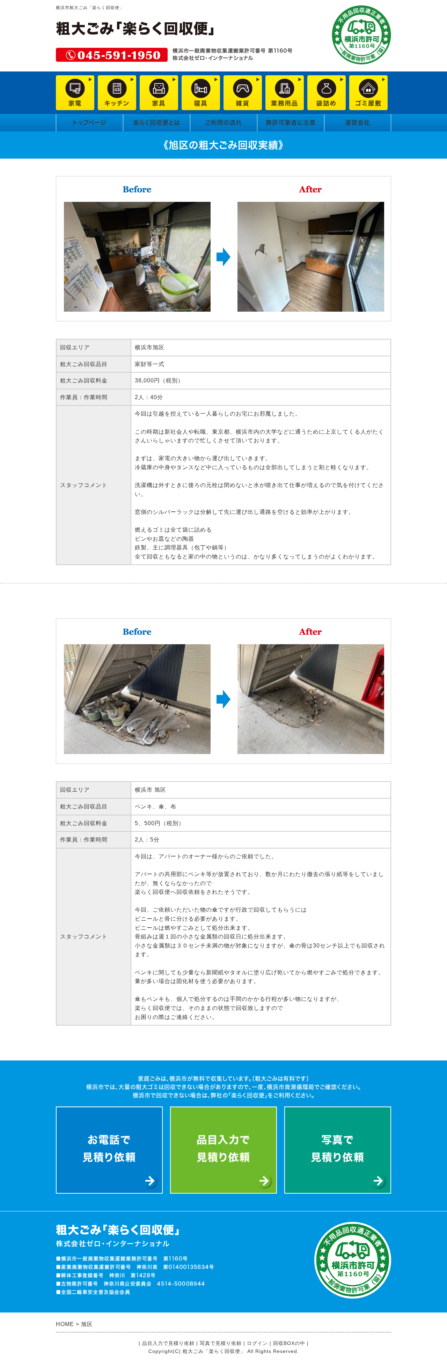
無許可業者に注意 (291, 122)
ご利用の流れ (223, 122)
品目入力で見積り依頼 (168, 1343)
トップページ (90, 122)
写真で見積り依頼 (221, 1343)
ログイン (257, 1343)
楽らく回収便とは (156, 122)
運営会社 (357, 122)
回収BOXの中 (289, 1343)
